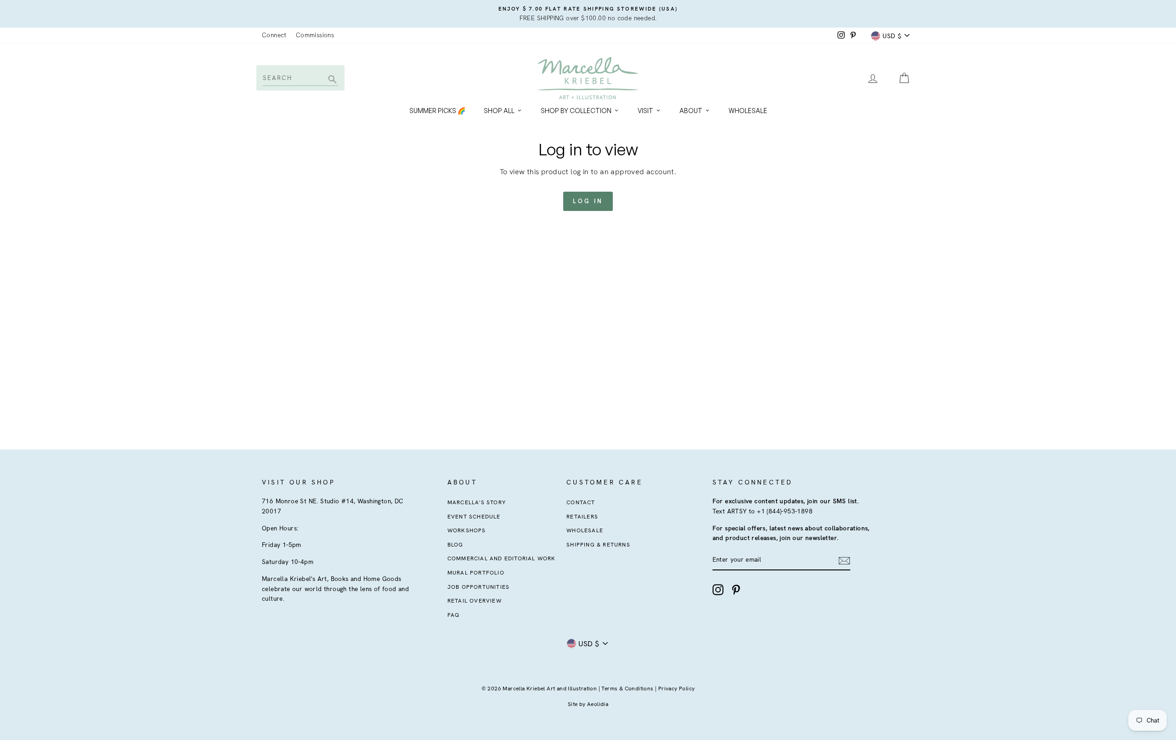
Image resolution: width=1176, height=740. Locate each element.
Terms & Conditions (627, 688)
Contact (580, 502)
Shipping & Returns (598, 544)
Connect (274, 35)
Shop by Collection (576, 110)
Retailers (582, 516)
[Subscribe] (844, 560)
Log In (588, 201)
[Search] (331, 80)
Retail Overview (474, 600)
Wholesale (748, 110)
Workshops (466, 530)
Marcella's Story (476, 502)
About (690, 110)
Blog (455, 544)
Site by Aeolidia (588, 704)
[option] (588, 14)
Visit (645, 110)
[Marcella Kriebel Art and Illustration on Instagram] (718, 589)
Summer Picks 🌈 (437, 110)
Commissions (315, 35)
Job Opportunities (478, 587)
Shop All (499, 110)
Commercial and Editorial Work (501, 558)
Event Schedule (474, 516)
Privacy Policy (676, 688)
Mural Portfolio (475, 572)
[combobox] (300, 77)
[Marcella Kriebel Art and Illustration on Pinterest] (735, 589)
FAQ (453, 615)
